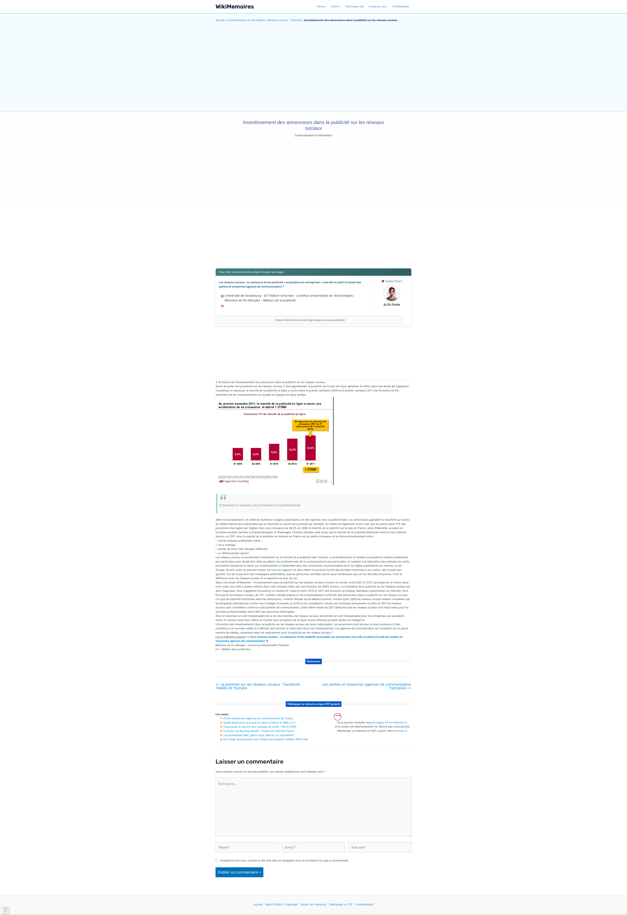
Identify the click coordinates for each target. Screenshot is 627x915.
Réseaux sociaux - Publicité (284, 20)
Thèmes (321, 6)
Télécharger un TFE (341, 904)
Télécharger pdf (354, 6)
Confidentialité (400, 6)
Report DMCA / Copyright (281, 904)
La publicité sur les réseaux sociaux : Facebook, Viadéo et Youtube (258, 686)
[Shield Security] (5, 909)
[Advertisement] (313, 240)
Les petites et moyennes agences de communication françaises (366, 686)
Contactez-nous (378, 6)
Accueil (220, 20)
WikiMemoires (235, 6)
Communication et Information (246, 20)
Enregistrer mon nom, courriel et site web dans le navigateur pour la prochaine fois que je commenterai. (284, 860)
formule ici (400, 730)
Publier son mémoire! (313, 904)
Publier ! (335, 6)
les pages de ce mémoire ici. (390, 722)
